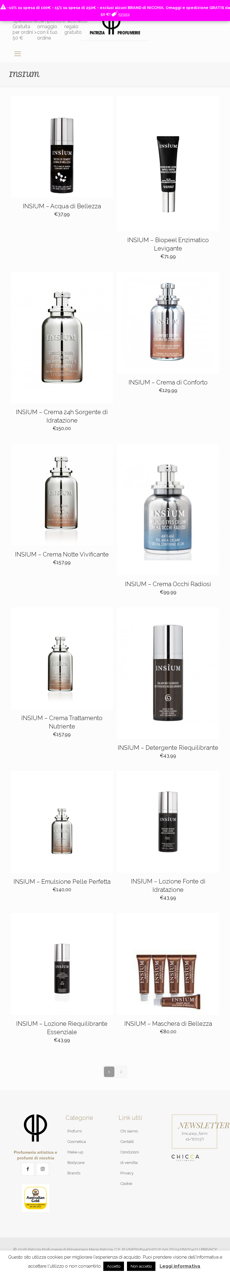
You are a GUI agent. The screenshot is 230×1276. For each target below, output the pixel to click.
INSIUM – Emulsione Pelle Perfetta (62, 881)
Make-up (75, 1152)
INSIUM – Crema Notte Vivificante (62, 554)
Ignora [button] (124, 14)
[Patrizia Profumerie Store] (115, 23)
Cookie (126, 1183)
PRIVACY (209, 1249)
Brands (73, 1173)
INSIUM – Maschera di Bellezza (168, 1023)
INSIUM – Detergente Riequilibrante (168, 747)
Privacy (127, 1173)
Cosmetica (76, 1141)
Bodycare (75, 1162)
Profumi (74, 1131)
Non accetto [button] (141, 1266)
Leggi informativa (180, 1266)
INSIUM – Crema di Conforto (168, 382)
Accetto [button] (113, 1266)
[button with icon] (27, 1169)
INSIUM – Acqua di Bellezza (62, 206)
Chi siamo (129, 1131)
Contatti (127, 1141)
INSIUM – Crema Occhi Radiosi (168, 584)
